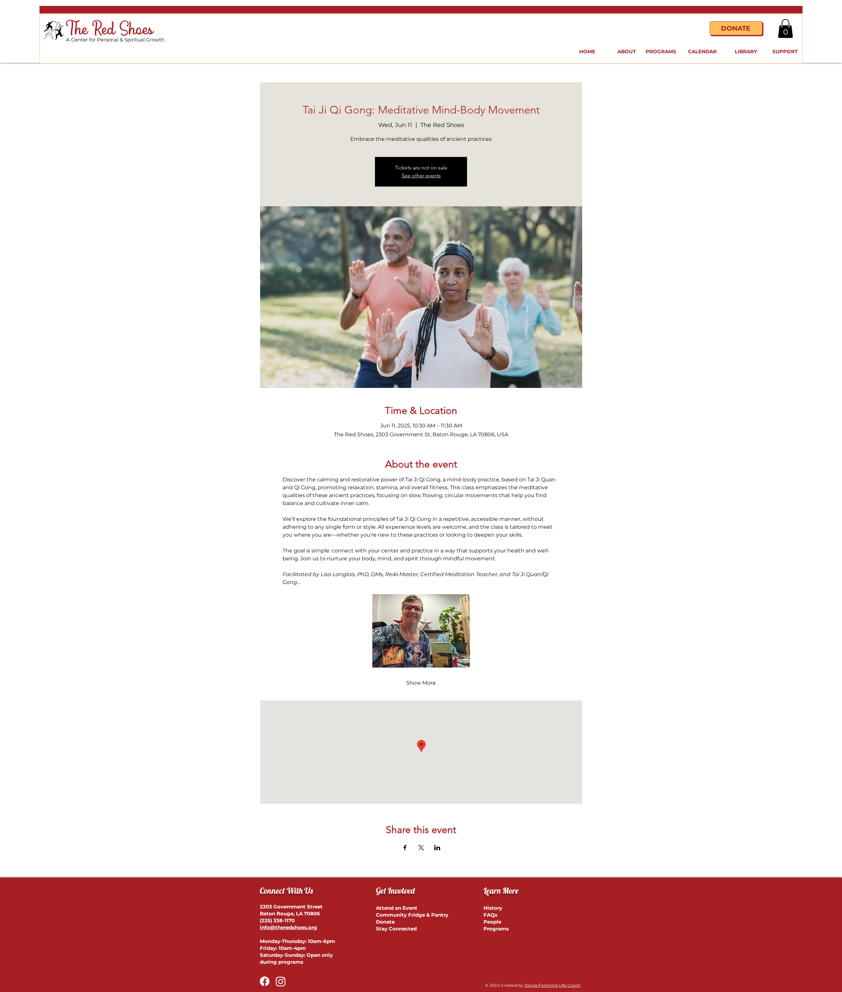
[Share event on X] (421, 847)
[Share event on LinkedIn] (437, 847)
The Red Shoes (110, 30)
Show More (421, 683)
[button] (785, 28)
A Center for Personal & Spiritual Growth (115, 40)
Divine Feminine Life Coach (553, 985)
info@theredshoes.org (288, 927)
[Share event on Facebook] (405, 847)
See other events (421, 175)
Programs (496, 929)
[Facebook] (264, 981)
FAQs (490, 915)
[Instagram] (280, 981)
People (492, 922)
